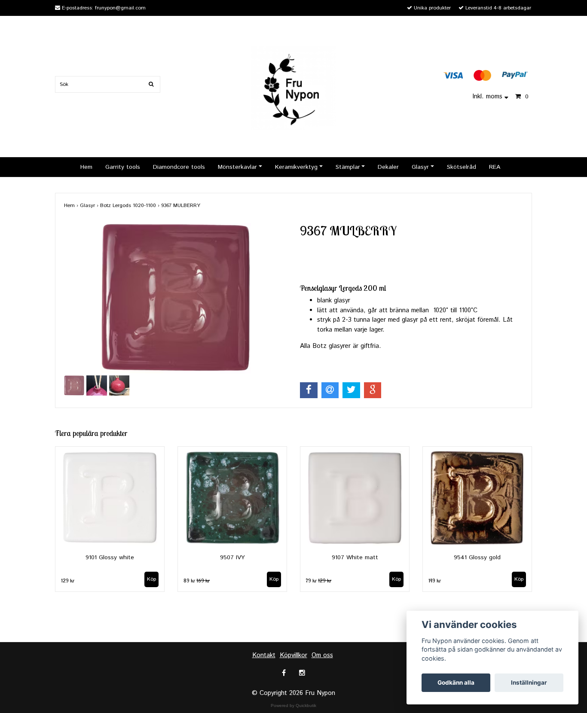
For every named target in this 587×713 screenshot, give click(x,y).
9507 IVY (232, 557)
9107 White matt (355, 557)
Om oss (322, 655)
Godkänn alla (455, 682)
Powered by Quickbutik (293, 705)
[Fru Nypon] (293, 87)
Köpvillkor (293, 655)
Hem (86, 167)
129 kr (67, 580)
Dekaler (388, 167)
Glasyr (420, 167)
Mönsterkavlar (237, 167)
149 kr (434, 580)
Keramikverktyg (296, 167)
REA (494, 167)
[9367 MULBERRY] (175, 298)
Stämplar (348, 167)
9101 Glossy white (110, 557)
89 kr (196, 580)
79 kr (318, 580)
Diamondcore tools (179, 167)
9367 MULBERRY (181, 205)
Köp (151, 579)
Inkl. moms (488, 96)
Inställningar (529, 682)
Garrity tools (122, 167)
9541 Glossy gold (477, 557)
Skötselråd (461, 167)
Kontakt (263, 655)
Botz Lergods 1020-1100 (130, 205)
